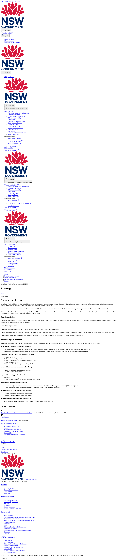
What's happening (10, 244)
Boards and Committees (11, 545)
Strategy (6, 428)
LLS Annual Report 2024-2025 (10, 423)
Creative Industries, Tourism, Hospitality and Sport (19, 520)
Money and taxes (13, 195)
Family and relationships (15, 123)
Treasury (6, 533)
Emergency (11, 119)
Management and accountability (13, 431)
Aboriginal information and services (18, 113)
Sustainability (8, 433)
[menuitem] (9, 39)
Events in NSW (12, 249)
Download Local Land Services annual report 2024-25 (16, 413)
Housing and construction (15, 128)
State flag (7, 493)
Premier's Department (10, 528)
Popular (4, 485)
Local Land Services (31, 479)
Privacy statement (9, 507)
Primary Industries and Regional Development (17, 530)
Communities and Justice (11, 519)
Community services (14, 114)
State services (8, 491)
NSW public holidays (14, 253)
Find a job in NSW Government (13, 547)
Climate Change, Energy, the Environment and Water (19, 517)
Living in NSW (10, 111)
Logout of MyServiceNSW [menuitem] (12, 42)
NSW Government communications (14, 550)
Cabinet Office (8, 515)
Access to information (10, 500)
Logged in (6, 36)
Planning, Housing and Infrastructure (15, 527)
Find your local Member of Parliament (15, 544)
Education (7, 523)
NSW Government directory (12, 508)
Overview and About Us (11, 426)
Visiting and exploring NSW (16, 251)
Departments (5, 512)
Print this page (5, 417)
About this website (7, 497)
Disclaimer (7, 505)
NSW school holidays (14, 254)
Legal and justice (13, 129)
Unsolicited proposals (10, 552)
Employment (11, 191)
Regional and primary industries (17, 133)
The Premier (8, 540)
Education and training (14, 118)
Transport (7, 532)
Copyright (7, 503)
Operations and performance (12, 429)
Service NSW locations (11, 490)
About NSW (11, 246)
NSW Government (8, 537)
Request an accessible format (9, 420)
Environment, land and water (16, 121)
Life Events (11, 131)
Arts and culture (12, 248)
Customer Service (9, 522)
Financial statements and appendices (14, 434)
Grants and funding (13, 124)
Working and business (11, 185)
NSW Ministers (8, 542)
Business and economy (14, 188)
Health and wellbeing (14, 126)
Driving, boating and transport (16, 116)
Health (6, 525)
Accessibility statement (11, 502)
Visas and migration (13, 134)
